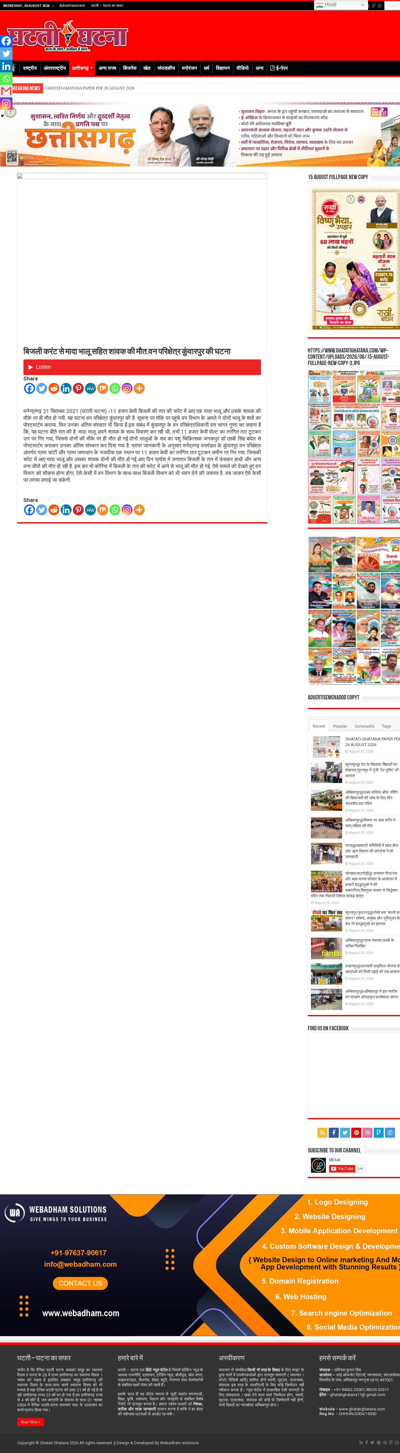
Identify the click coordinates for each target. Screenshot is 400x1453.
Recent (319, 726)
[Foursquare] (374, 6)
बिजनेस (130, 68)
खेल (147, 68)
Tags (386, 726)
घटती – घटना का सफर (107, 5)
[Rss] (323, 1133)
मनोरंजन (189, 68)
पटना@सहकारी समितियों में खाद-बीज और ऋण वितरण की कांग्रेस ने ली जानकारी (371, 851)
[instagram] (379, 6)
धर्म (206, 68)
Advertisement (72, 5)
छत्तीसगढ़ (80, 68)
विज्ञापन (223, 68)
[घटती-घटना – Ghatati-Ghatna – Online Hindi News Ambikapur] (67, 34)
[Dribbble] (367, 1133)
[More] (139, 388)
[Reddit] (53, 388)
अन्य (259, 68)
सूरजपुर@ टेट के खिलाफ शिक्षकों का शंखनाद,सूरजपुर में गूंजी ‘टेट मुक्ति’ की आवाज (104, 88)
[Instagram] (127, 388)
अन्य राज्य (107, 68)
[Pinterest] (78, 388)
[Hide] (2, 115)
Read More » (30, 1422)
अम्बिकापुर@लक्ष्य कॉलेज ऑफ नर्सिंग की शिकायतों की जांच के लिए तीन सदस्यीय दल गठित (371, 798)
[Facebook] (29, 388)
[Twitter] (41, 388)
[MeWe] (90, 388)
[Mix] (102, 388)
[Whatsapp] (114, 388)
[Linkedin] (66, 388)
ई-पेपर (282, 68)
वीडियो (243, 68)
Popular (340, 726)
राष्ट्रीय (30, 68)
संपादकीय (166, 68)
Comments (364, 726)
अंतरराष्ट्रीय (55, 68)
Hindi (330, 4)
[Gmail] (6, 91)
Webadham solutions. (180, 1442)
